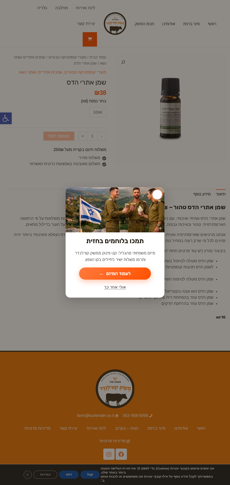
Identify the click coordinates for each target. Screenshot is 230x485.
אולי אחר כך (115, 287)
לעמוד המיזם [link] (118, 273)
